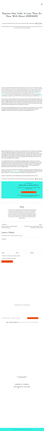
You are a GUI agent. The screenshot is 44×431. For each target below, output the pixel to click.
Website (32, 252)
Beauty (22, 11)
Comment (4, 239)
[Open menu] (42, 4)
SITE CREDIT (29, 429)
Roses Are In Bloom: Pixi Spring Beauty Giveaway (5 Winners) (9, 226)
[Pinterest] (36, 23)
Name (3, 252)
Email (17, 252)
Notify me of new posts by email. (9, 258)
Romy (22, 207)
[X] (39, 23)
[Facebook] (38, 23)
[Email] (41, 23)
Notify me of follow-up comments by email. (11, 255)
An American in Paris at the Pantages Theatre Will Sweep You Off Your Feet (33, 226)
